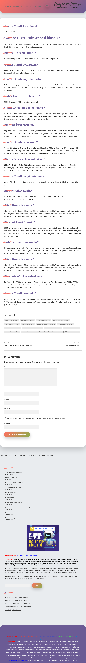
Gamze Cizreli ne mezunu (71, 328)
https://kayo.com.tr (39, 455)
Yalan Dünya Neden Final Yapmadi (18, 345)
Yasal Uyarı (28, 6)
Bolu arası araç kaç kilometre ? (14, 482)
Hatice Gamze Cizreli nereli (51, 332)
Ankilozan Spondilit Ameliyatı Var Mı (15, 603)
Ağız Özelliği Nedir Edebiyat (13, 610)
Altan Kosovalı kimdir (11, 320)
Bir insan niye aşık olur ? (12, 518)
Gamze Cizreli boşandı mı (12, 328)
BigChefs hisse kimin (28, 324)
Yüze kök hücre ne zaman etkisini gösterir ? (17, 508)
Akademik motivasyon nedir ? (13, 487)
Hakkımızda (37, 6)
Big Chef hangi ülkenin (27, 320)
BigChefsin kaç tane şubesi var (46, 324)
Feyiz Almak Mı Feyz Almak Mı (13, 597)
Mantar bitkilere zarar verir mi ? (14, 503)
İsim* (5, 390)
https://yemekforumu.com (9, 455)
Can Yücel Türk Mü (73, 345)
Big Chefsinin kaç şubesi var (61, 320)
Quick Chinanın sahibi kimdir (71, 332)
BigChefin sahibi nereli (11, 324)
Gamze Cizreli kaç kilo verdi (53, 328)
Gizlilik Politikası (17, 6)
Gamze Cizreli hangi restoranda (32, 328)
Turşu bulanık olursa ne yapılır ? (14, 472)
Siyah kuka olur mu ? (11, 513)
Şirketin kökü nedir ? (11, 497)
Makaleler (12, 315)
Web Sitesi (7, 408)
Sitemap (49, 455)
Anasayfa (8, 6)
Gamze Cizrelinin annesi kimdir (31, 332)
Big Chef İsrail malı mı (43, 320)
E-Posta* (6, 399)
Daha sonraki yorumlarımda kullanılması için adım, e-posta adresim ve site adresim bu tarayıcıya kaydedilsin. (38, 418)
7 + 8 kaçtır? (8, 423)
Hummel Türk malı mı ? (11, 477)
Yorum (6, 367)
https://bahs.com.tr (25, 455)
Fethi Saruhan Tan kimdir (65, 324)
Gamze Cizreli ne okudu (12, 332)
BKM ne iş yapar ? (10, 492)
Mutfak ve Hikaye (68, 4)
